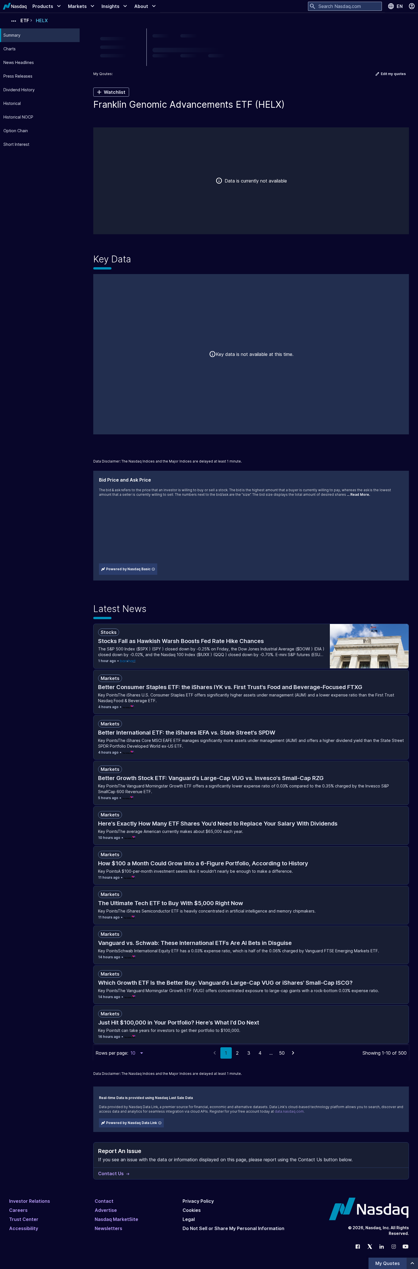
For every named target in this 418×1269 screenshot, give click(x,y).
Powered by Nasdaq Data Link (131, 1123)
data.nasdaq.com (289, 1111)
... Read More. (358, 494)
